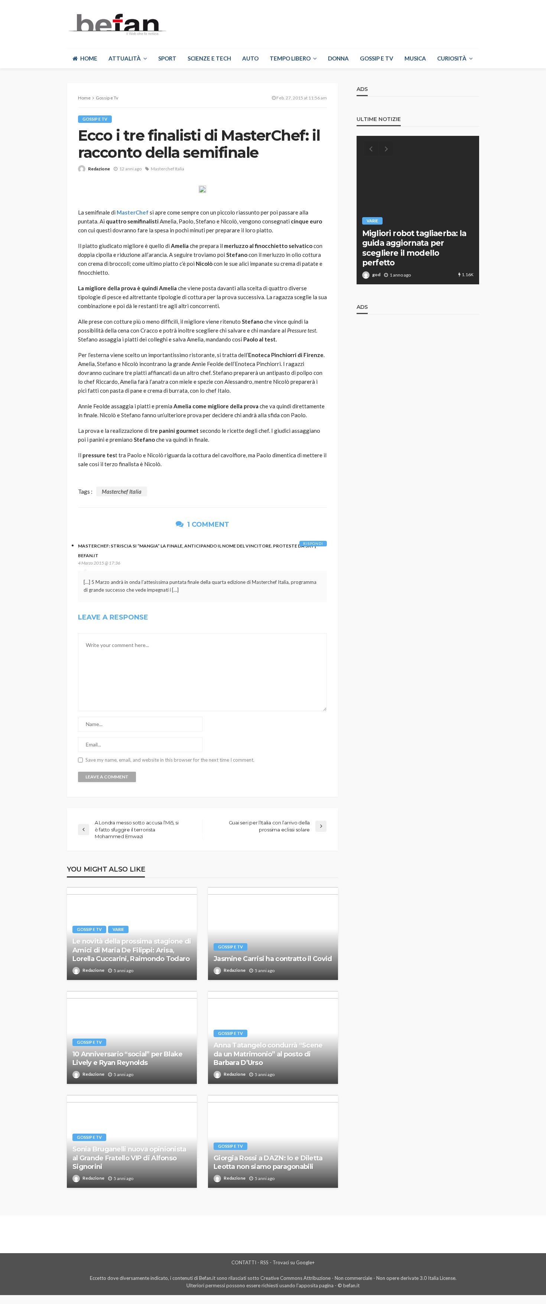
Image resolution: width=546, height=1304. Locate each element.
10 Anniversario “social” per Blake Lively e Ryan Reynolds (127, 1058)
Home (88, 58)
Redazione (99, 168)
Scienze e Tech (209, 58)
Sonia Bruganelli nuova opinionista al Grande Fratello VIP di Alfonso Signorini (129, 1158)
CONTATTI (243, 1262)
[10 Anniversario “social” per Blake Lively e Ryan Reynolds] (132, 1037)
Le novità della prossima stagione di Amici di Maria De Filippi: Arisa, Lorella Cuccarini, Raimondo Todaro (131, 950)
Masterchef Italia (167, 168)
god (376, 274)
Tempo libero (290, 58)
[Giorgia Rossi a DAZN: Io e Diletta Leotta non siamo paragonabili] (273, 1141)
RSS (264, 1262)
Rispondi (313, 543)
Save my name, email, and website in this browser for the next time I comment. (169, 760)
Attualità (124, 58)
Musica (415, 58)
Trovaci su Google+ (294, 1262)
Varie (118, 929)
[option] (418, 210)
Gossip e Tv (376, 58)
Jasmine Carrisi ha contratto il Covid (273, 959)
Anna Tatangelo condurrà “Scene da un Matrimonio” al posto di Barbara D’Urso (268, 1054)
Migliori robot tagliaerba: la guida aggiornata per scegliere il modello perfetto (414, 248)
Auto (250, 58)
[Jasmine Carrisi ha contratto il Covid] (273, 933)
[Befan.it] (117, 24)
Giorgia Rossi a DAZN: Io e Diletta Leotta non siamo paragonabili (268, 1162)
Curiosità (452, 58)
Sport (167, 58)
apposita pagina (316, 1285)
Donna (338, 58)
